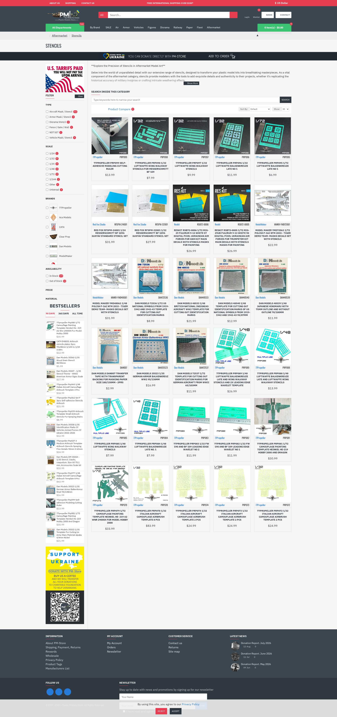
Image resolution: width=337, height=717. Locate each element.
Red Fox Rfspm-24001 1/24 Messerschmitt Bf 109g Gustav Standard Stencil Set (110, 233)
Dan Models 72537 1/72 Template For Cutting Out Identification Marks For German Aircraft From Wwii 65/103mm (191, 379)
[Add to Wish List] (114, 178)
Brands (50, 198)
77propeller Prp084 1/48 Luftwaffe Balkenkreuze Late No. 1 (150, 446)
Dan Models (138, 297)
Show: (277, 109)
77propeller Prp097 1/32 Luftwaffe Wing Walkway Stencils (191, 166)
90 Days (50, 313)
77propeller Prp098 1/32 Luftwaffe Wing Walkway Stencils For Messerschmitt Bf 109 (150, 167)
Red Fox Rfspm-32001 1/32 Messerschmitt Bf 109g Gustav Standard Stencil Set (150, 233)
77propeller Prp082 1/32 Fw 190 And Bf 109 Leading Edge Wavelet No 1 (232, 446)
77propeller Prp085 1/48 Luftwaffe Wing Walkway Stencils (109, 446)
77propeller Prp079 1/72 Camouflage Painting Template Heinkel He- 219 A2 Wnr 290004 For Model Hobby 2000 (110, 517)
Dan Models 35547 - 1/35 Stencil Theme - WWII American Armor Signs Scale (70, 374)
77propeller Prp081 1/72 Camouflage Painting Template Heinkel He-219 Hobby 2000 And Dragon (69, 517)
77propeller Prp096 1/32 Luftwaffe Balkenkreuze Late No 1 (232, 166)
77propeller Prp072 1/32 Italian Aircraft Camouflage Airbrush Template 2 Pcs (272, 515)
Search (285, 99)
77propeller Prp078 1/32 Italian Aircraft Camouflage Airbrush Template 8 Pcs (150, 515)
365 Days (63, 313)
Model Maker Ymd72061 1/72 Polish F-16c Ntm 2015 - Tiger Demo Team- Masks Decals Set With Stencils (273, 235)
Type (48, 104)
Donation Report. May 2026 (256, 664)
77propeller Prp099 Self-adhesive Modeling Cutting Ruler (69, 502)
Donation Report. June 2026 (256, 653)
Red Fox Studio (99, 224)
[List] (100, 109)
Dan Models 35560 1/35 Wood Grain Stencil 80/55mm (68, 360)
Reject (161, 711)
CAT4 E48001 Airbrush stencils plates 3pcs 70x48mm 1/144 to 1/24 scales (68, 345)
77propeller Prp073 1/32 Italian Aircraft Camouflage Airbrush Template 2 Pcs (232, 515)
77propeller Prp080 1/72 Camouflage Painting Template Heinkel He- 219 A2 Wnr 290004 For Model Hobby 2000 (69, 328)
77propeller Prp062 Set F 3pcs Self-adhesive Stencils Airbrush (70, 400)
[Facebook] (50, 691)
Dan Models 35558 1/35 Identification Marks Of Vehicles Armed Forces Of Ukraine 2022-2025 (69, 428)
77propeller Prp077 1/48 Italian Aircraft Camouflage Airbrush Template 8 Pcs (69, 476)
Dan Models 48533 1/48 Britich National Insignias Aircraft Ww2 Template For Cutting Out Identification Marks (191, 309)
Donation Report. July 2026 (256, 643)
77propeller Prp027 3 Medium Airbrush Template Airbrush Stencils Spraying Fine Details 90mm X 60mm (69, 444)
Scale (49, 146)
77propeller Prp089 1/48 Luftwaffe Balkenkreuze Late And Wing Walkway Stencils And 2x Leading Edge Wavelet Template (232, 379)
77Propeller (98, 157)
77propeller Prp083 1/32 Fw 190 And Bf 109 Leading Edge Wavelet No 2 (191, 446)
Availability (53, 268)
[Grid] (95, 109)
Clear (80, 96)
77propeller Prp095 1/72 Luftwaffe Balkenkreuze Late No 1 (273, 166)
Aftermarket (59, 35)
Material (51, 298)
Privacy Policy (190, 704)
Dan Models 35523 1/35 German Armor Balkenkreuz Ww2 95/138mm (69, 489)
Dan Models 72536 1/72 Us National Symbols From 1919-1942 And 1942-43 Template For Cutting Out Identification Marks (150, 309)
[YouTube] (67, 691)
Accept (175, 711)
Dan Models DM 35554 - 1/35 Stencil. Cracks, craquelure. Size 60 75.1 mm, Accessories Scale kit (69, 461)
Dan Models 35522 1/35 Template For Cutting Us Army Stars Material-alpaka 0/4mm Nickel (69, 533)
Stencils (77, 35)
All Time (77, 313)
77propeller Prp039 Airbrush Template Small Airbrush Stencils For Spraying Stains (70, 414)
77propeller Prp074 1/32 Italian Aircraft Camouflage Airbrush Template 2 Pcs (191, 515)
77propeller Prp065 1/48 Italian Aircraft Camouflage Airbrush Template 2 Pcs (69, 387)
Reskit (177, 224)
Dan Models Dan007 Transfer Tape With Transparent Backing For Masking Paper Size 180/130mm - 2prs (110, 378)
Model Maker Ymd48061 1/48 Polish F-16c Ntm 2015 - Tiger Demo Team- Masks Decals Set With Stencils (110, 308)
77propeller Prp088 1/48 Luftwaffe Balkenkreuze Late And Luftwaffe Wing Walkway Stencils (273, 378)
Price (49, 289)
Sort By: (244, 109)
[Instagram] (58, 691)
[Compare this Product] (121, 178)
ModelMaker (261, 224)
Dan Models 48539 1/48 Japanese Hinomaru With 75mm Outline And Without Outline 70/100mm (273, 308)
